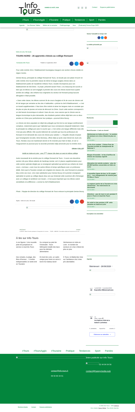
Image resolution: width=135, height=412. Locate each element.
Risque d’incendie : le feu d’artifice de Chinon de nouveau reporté (101, 156)
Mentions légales (23, 407)
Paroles (102, 20)
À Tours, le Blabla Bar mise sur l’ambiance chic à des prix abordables (73, 259)
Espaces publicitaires (107, 7)
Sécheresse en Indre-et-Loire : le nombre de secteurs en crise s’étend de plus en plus (102, 136)
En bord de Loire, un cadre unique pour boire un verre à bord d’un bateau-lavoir (50, 259)
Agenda (21, 25)
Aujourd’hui (102, 328)
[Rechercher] (115, 122)
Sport (91, 20)
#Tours (25, 20)
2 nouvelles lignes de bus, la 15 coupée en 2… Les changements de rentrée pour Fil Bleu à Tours (102, 175)
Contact (94, 7)
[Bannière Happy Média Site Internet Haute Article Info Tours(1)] (50, 217)
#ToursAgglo (39, 20)
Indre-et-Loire (20, 52)
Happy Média (102, 408)
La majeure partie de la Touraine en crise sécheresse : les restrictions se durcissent (102, 185)
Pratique (66, 20)
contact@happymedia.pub (98, 371)
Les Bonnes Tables (33, 25)
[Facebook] (99, 37)
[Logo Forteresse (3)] (102, 52)
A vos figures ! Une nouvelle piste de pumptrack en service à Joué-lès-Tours (26, 244)
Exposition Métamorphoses (103, 290)
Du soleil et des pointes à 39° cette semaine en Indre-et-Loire (99, 203)
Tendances (80, 20)
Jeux (74, 25)
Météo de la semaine (50, 25)
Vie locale (28, 52)
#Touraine (53, 20)
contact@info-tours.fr (59, 371)
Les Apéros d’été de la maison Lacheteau (102, 321)
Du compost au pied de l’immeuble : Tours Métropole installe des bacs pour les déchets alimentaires (50, 246)
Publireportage (65, 25)
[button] (71, 64)
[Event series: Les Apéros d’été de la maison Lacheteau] (102, 318)
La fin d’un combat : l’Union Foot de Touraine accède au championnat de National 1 (100, 146)
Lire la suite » (91, 140)
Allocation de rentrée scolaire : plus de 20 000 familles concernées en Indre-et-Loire (101, 165)
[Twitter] (102, 37)
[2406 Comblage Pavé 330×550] (102, 87)
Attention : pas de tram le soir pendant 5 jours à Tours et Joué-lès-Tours (102, 195)
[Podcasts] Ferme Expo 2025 (89, 25)
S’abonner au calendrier (101, 334)
